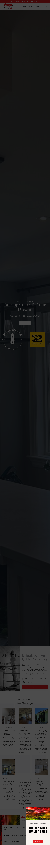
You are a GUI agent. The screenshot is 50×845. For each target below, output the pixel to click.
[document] (25, 422)
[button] (25, 807)
